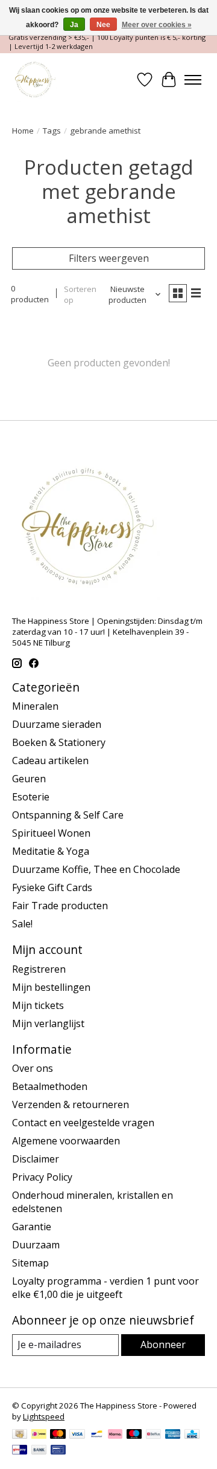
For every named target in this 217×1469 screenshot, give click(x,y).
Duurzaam (36, 1244)
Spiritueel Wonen (51, 833)
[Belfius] (153, 1435)
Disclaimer (35, 1159)
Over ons (32, 1068)
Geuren (29, 778)
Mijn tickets (38, 1005)
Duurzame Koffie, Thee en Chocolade (96, 869)
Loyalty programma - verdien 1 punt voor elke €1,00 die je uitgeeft (105, 1287)
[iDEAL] (38, 1435)
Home (23, 130)
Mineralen (35, 706)
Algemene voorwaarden (66, 1140)
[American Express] (173, 1435)
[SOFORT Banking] (115, 1435)
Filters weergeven (109, 258)
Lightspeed (43, 1416)
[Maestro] (134, 1435)
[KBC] (192, 1435)
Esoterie (30, 796)
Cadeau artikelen (50, 760)
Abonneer (163, 1344)
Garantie (31, 1226)
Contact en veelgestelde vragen (83, 1122)
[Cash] (19, 1435)
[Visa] (77, 1435)
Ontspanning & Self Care (68, 815)
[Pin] (58, 1451)
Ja (74, 25)
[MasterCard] (58, 1435)
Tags (52, 130)
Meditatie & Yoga (50, 851)
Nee (103, 25)
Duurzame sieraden (56, 724)
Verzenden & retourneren (70, 1104)
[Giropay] (19, 1451)
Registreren (39, 969)
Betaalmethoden (49, 1086)
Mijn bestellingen (51, 987)
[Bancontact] (96, 1435)
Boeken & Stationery (58, 742)
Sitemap (30, 1263)
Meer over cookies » (157, 25)
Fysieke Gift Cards (52, 887)
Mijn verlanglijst (48, 1023)
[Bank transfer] (39, 1451)
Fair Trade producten (60, 905)
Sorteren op (80, 294)
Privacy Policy (42, 1177)
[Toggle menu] (193, 80)
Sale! (22, 923)
